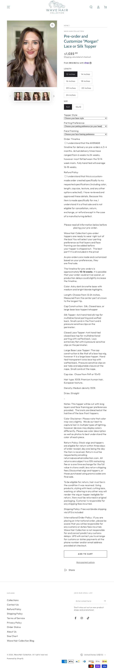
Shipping (67, 57)
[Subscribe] (105, 601)
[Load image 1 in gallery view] (18, 96)
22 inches (86, 88)
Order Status (14, 627)
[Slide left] (10, 96)
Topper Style (70, 115)
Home (66, 25)
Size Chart (12, 636)
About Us (12, 631)
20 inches (71, 88)
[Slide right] (54, 96)
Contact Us (13, 604)
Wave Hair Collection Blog (20, 640)
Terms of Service (16, 618)
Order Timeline (72, 139)
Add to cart (85, 554)
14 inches (85, 74)
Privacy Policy (14, 622)
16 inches (70, 81)
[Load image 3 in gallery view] (36, 96)
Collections (13, 600)
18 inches (85, 81)
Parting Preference (74, 123)
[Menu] (8, 7)
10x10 (78, 107)
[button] (91, 7)
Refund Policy (71, 172)
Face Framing (71, 131)
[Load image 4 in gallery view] (46, 96)
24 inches (71, 95)
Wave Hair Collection (74, 31)
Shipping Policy (15, 613)
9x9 (68, 107)
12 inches (70, 74)
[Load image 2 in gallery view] (27, 96)
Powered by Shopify (15, 658)
